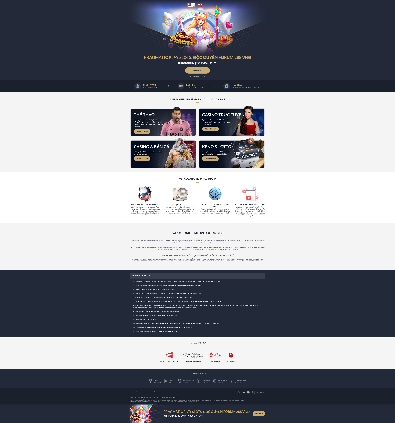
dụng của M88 (193, 401)
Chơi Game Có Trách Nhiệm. (148, 392)
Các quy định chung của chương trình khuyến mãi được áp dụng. (156, 331)
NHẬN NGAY (197, 70)
